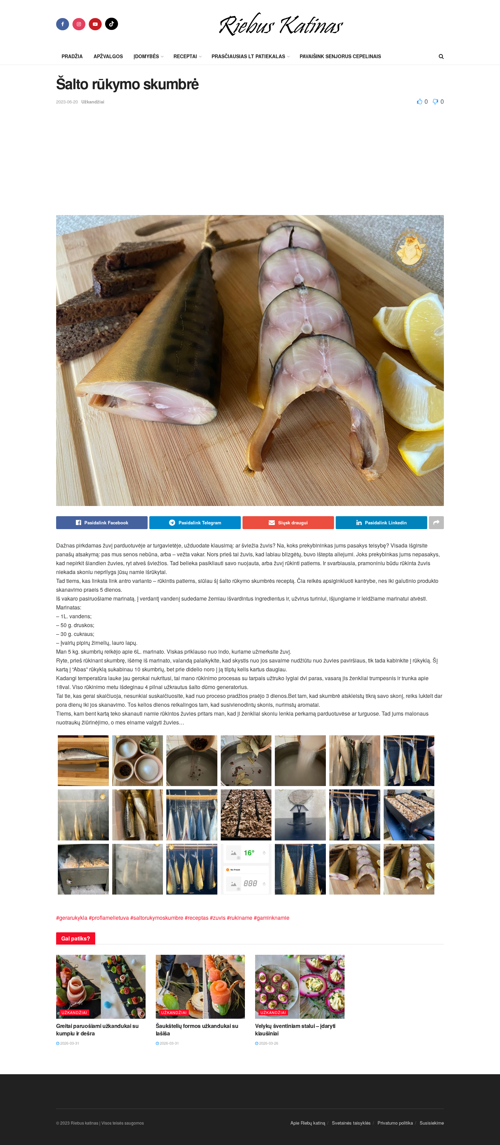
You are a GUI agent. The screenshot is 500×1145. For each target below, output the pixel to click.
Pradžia (72, 56)
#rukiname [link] (239, 917)
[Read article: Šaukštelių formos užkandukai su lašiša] (200, 987)
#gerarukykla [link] (71, 917)
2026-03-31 (69, 1043)
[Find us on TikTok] (111, 24)
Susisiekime (432, 1122)
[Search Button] (441, 56)
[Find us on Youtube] (95, 24)
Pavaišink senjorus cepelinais (340, 56)
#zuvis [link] (218, 917)
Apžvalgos (108, 56)
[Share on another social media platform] (436, 522)
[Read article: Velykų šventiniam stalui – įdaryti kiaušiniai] (300, 987)
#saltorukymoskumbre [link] (156, 917)
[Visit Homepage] (281, 24)
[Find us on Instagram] (78, 24)
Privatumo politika (395, 1122)
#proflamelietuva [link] (109, 917)
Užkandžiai (92, 101)
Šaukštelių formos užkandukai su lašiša (197, 1029)
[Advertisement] (250, 157)
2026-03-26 (268, 1043)
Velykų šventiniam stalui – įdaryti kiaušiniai (295, 1029)
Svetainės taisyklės (351, 1122)
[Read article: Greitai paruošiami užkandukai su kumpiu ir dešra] (101, 987)
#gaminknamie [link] (271, 917)
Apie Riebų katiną (307, 1122)
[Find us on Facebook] (62, 24)
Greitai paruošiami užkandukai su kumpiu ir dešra (97, 1029)
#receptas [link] (197, 917)
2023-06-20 (67, 101)
